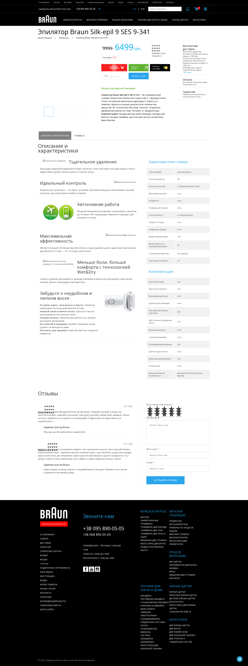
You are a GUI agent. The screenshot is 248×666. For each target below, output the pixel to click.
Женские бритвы (178, 537)
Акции (120, 2)
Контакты (170, 2)
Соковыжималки (150, 618)
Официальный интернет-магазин (55, 9)
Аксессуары (199, 19)
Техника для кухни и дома (152, 19)
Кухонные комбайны (152, 605)
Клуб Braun (157, 2)
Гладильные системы (153, 622)
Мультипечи (148, 609)
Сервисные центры (96, 2)
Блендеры (146, 595)
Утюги (144, 625)
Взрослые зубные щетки (183, 595)
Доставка (68, 2)
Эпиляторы (64, 37)
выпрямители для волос (183, 565)
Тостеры (145, 635)
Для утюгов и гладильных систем (180, 640)
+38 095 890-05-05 (86, 8)
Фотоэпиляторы (178, 524)
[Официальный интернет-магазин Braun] (49, 19)
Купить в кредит (134, 68)
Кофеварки (147, 638)
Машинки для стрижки (153, 540)
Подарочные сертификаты (55, 567)
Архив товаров (48, 584)
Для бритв (175, 628)
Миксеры (146, 632)
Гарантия (80, 2)
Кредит (111, 2)
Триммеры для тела (152, 530)
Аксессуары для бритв (153, 543)
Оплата (57, 2)
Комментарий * (153, 418)
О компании (44, 2)
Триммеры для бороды (153, 527)
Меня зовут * (152, 449)
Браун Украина (45, 37)
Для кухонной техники (182, 635)
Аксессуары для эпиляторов (178, 542)
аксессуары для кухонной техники (151, 647)
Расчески (174, 578)
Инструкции (47, 576)
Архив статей (47, 588)
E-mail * (150, 462)
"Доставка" (187, 72)
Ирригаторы (176, 601)
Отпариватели (149, 628)
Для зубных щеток (179, 625)
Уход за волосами (122, 19)
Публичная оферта (50, 605)
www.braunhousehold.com (53, 524)
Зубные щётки (180, 19)
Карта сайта (47, 609)
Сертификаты (143, 2)
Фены (172, 571)
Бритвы (145, 517)
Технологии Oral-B (180, 611)
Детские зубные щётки (182, 598)
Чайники (146, 612)
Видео (43, 580)
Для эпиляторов (178, 632)
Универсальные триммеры (149, 522)
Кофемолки (147, 642)
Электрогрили (149, 615)
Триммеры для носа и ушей (153, 535)
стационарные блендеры (155, 602)
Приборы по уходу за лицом (181, 529)
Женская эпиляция (97, 19)
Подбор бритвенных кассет (152, 548)
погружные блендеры (152, 599)
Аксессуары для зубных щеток (182, 607)
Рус (135, 9)
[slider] (160, 48)
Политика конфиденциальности (53, 599)
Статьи (130, 2)
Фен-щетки (175, 561)
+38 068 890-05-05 (97, 534)
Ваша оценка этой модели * (159, 404)
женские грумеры (179, 534)
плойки (173, 568)
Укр (143, 9)
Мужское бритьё (72, 19)
